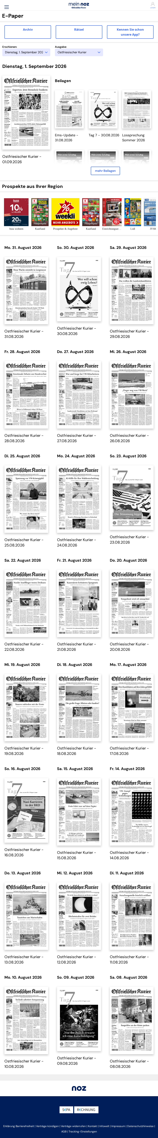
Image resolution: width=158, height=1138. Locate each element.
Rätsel (79, 29)
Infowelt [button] (104, 1126)
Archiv (28, 29)
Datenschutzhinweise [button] (140, 1126)
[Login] (144, 4)
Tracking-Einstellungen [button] (83, 1131)
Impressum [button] (118, 1126)
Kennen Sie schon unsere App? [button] (130, 32)
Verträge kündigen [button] (47, 1126)
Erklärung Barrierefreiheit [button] (18, 1126)
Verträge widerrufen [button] (73, 1126)
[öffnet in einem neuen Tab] (69, 109)
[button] (6, 7)
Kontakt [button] (92, 1126)
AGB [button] (63, 1131)
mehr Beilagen (105, 171)
